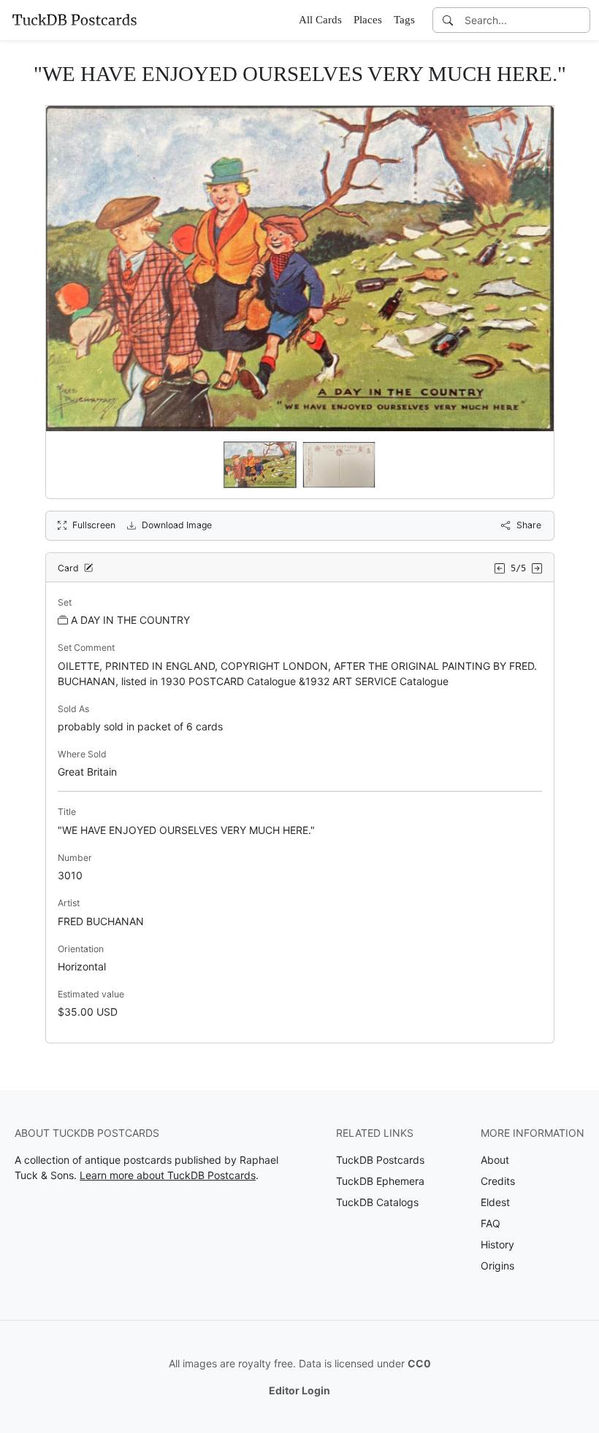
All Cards (320, 20)
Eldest (495, 1202)
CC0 (419, 1363)
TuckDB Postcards (380, 1160)
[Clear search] (580, 20)
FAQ (490, 1223)
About (495, 1160)
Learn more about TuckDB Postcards (168, 1175)
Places (368, 20)
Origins (497, 1265)
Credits (498, 1181)
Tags (404, 20)
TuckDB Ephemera (380, 1181)
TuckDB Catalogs (377, 1202)
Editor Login (299, 1390)
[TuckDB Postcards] (74, 20)
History (497, 1244)
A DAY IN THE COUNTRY (130, 620)
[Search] (447, 20)
